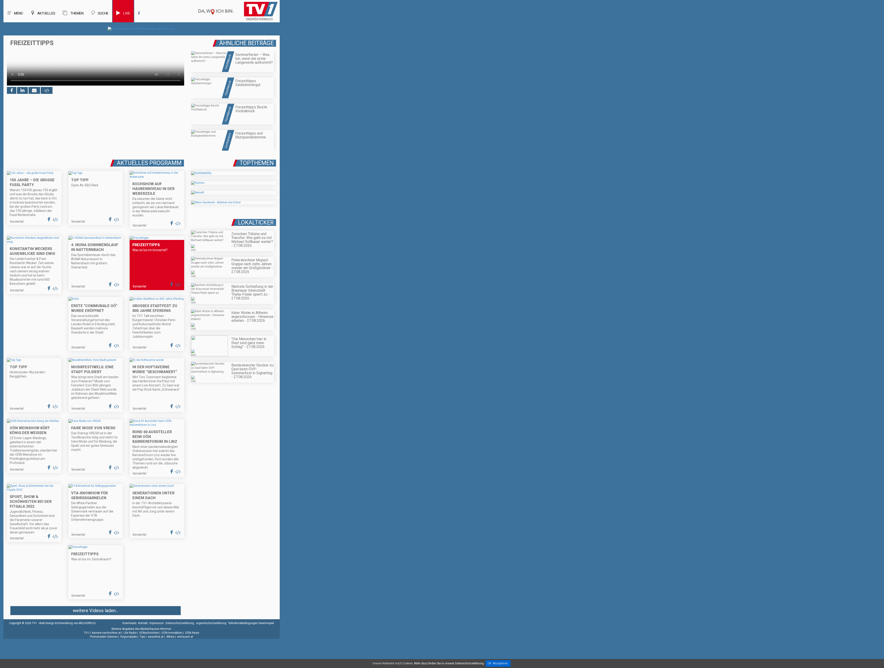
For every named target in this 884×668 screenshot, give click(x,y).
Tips (142, 636)
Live (126, 13)
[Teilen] (34, 90)
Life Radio (130, 632)
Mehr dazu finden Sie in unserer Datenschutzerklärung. (449, 663)
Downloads (129, 623)
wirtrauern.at (185, 636)
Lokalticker (256, 222)
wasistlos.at (155, 636)
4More (170, 636)
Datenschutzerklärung (180, 623)
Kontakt (143, 623)
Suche (103, 13)
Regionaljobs (128, 636)
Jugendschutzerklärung (211, 623)
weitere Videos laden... (95, 610)
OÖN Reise (192, 632)
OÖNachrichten (149, 632)
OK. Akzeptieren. (498, 663)
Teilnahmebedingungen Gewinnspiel (251, 623)
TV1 (86, 632)
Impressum (156, 623)
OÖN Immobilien (172, 632)
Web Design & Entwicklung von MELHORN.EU (67, 623)
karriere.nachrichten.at (106, 632)
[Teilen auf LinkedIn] (22, 90)
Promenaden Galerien (104, 636)
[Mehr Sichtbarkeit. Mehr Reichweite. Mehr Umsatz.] (142, 28)
